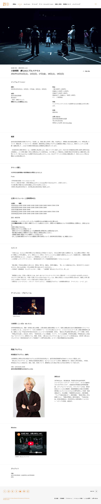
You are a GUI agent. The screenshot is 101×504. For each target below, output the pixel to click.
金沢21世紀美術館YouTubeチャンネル (22, 369)
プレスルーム (69, 498)
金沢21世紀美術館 (6, 4)
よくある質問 (87, 498)
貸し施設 (56, 498)
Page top (92, 491)
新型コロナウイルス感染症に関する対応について (35, 236)
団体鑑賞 (62, 498)
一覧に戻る (87, 71)
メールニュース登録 (78, 498)
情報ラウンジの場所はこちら (19, 101)
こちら (70, 123)
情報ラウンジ (32, 223)
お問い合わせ (95, 498)
